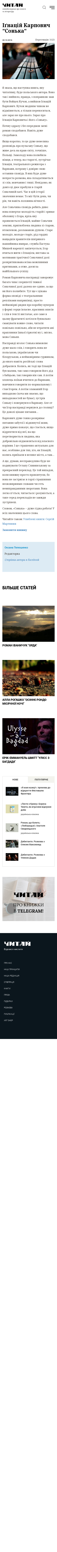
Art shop (8, 1020)
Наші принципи (12, 969)
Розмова (8, 1007)
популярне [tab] (41, 779)
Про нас (8, 963)
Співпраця (9, 982)
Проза (7, 995)
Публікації (9, 1014)
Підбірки (8, 1001)
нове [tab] (15, 779)
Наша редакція (11, 976)
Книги (7, 988)
